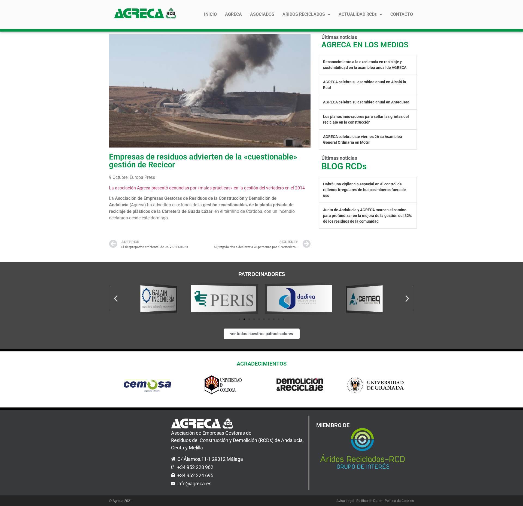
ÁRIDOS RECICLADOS (303, 14)
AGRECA (233, 14)
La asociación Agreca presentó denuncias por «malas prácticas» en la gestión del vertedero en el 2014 (207, 188)
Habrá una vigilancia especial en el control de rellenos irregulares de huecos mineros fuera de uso (364, 190)
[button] (116, 299)
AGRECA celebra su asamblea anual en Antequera (366, 102)
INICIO (210, 14)
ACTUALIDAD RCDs (358, 14)
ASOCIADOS (262, 14)
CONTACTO (401, 14)
